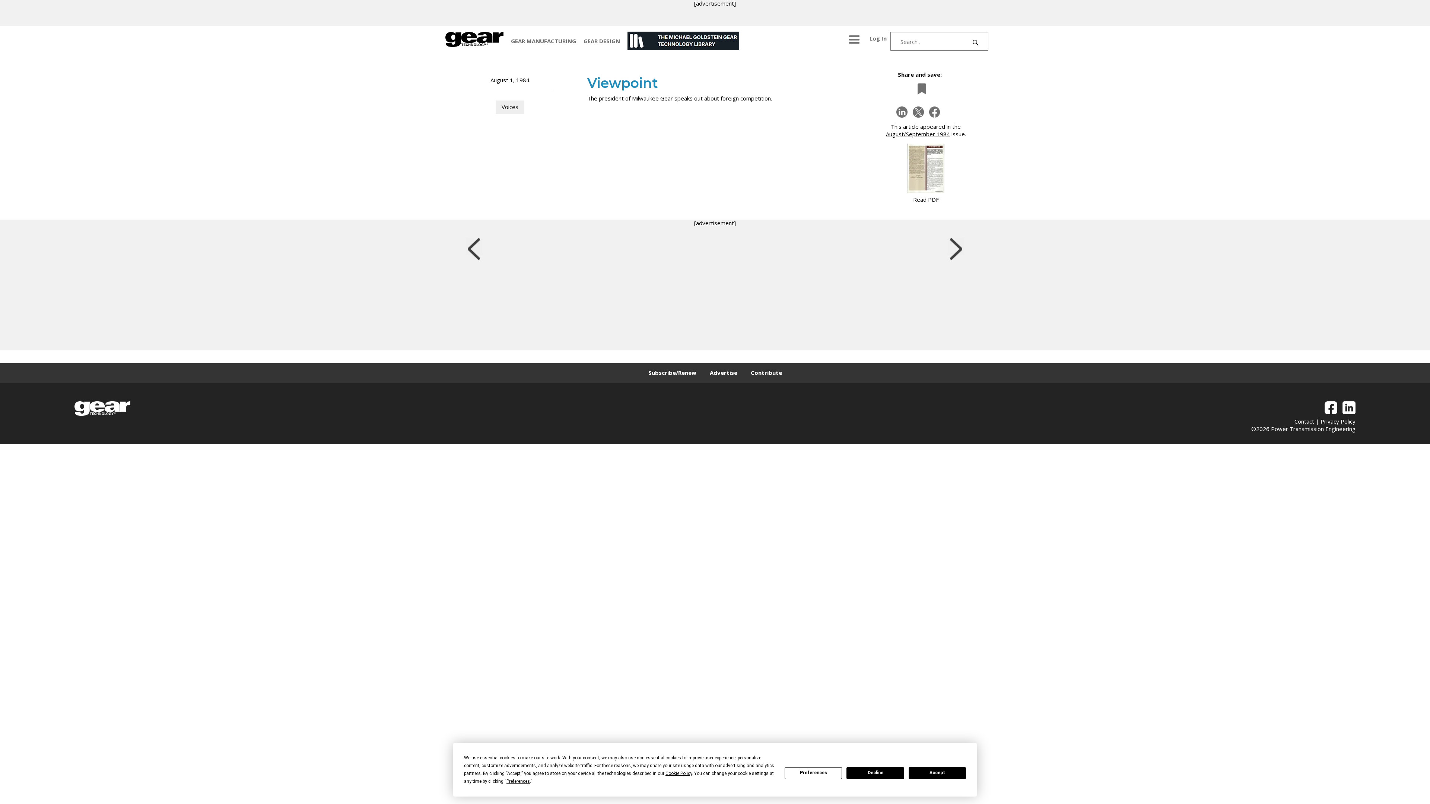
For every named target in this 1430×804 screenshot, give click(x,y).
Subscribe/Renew (672, 372)
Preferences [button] (518, 781)
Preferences (813, 772)
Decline (875, 772)
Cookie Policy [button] (678, 773)
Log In (878, 38)
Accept (937, 772)
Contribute (766, 372)
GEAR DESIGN (602, 41)
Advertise (723, 372)
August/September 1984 (918, 134)
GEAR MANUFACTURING (543, 41)
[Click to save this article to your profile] (920, 89)
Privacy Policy (1338, 421)
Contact (1304, 421)
